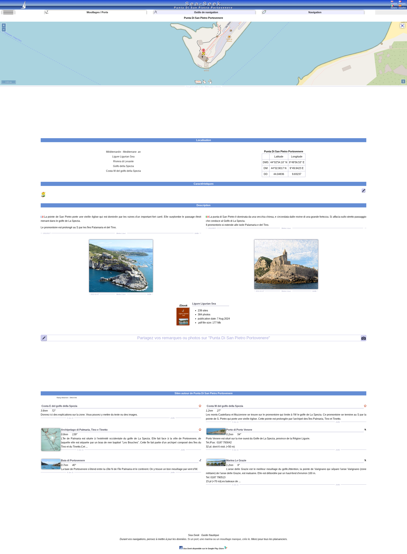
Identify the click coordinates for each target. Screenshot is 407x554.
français (402, 4)
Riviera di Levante (123, 161)
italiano (394, 8)
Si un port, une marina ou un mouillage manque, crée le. (219, 539)
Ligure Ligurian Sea (123, 156)
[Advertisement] (203, 111)
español (402, 8)
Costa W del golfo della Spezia (123, 171)
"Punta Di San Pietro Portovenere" (203, 338)
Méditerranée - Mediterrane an (123, 151)
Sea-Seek (203, 4)
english (394, 4)
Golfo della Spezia (123, 166)
